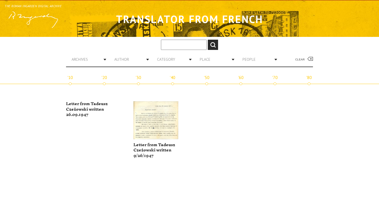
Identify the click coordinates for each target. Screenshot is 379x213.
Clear (300, 59)
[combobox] (87, 59)
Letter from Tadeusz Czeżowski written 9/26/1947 (154, 150)
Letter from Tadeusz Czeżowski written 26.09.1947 (87, 109)
